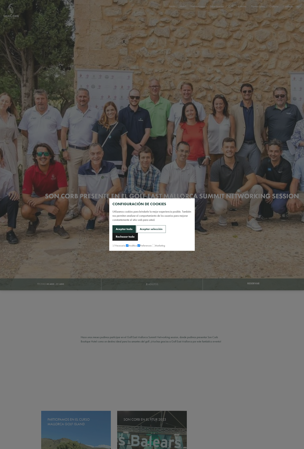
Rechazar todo (125, 237)
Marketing (160, 245)
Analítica (132, 245)
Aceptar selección (151, 229)
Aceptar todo (124, 229)
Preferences (146, 245)
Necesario (120, 245)
